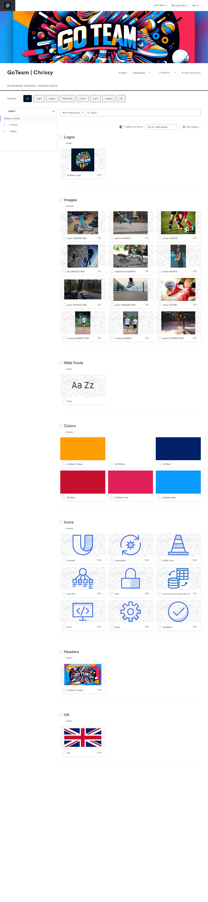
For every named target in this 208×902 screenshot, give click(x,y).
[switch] (131, 127)
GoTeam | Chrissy (12, 118)
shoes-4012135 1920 (77, 304)
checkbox (167, 627)
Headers (108, 98)
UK (121, 98)
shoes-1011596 (169, 304)
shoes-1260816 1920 (77, 238)
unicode (71, 560)
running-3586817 (123, 338)
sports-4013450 (123, 238)
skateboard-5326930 (125, 271)
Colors (83, 98)
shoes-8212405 (169, 271)
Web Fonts (67, 98)
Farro (69, 401)
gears (117, 627)
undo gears (120, 560)
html (69, 627)
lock (117, 593)
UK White (120, 464)
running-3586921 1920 (78, 338)
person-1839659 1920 (173, 338)
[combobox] (72, 112)
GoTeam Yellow (75, 464)
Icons (95, 98)
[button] (180, 5)
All (27, 98)
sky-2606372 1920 (76, 271)
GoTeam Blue (169, 497)
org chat (71, 593)
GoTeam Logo (74, 175)
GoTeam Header (75, 690)
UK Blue (166, 464)
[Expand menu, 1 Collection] (173, 73)
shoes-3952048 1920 (125, 304)
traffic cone (168, 560)
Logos (39, 98)
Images (52, 98)
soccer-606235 (170, 238)
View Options (192, 127)
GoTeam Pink (121, 497)
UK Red (71, 497)
